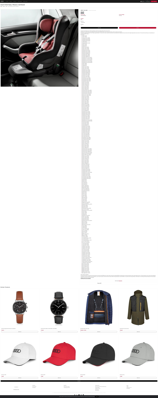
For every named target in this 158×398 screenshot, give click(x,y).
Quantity (82, 24)
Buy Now (138, 27)
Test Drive (20, 1)
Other (127, 385)
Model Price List (129, 387)
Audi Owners (97, 390)
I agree (97, 396)
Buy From (82, 21)
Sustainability (97, 387)
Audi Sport (34, 387)
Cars (6, 6)
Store (7, 1)
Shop (1, 6)
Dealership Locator (67, 386)
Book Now (25, 1)
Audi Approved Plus (67, 387)
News (11, 1)
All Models (128, 388)
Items (4, 6)
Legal (127, 386)
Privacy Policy (93, 396)
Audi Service (97, 389)
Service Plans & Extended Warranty (100, 386)
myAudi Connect (97, 388)
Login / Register (153, 1)
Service (14, 1)
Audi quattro (34, 386)
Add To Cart (99, 27)
